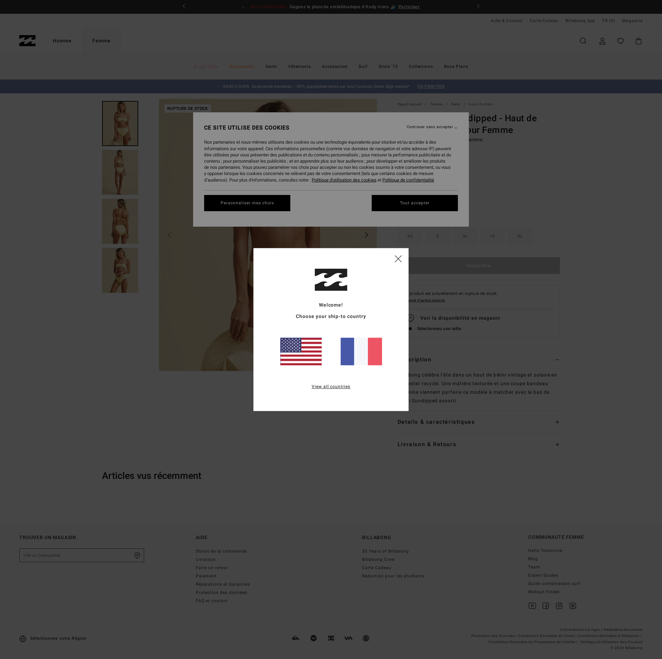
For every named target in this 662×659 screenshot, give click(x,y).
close (398, 258)
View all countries (331, 386)
